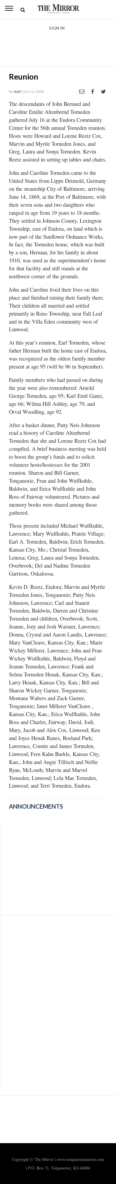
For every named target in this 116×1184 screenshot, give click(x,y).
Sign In (57, 27)
